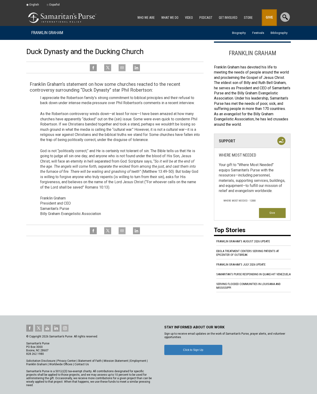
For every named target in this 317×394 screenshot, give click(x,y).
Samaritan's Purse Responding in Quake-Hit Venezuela (253, 274)
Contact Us (81, 364)
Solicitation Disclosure (40, 360)
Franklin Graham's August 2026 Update (243, 241)
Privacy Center (66, 360)
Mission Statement (116, 360)
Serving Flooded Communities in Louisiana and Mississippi (248, 285)
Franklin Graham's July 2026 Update (240, 264)
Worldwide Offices (60, 364)
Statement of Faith (90, 360)
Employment (138, 360)
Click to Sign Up (193, 350)
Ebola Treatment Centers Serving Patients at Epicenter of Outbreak (247, 252)
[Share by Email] (122, 70)
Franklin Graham (47, 32)
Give (272, 213)
